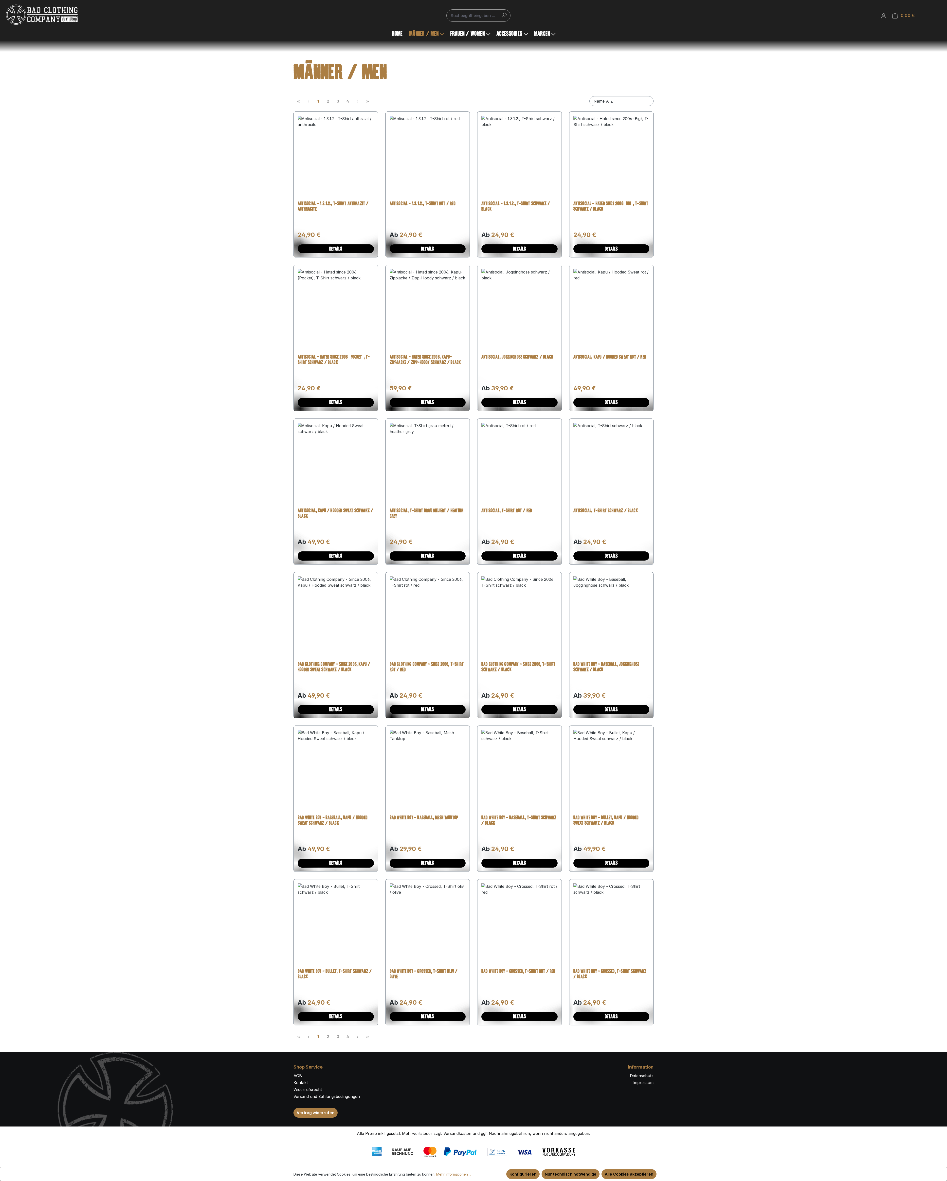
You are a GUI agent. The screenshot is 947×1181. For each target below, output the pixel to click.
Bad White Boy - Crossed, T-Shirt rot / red (518, 971)
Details (335, 249)
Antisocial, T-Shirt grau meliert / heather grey (427, 514)
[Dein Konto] (883, 15)
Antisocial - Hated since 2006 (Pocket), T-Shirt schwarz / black (334, 360)
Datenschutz (642, 1075)
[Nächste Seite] (358, 101)
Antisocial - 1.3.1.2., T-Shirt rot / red (422, 203)
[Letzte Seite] (367, 101)
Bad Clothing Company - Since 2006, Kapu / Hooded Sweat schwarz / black (334, 667)
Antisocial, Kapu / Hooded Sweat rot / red (609, 357)
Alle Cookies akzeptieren (629, 1174)
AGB (297, 1075)
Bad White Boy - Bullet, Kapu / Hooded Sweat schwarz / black (606, 821)
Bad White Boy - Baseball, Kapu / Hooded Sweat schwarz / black (332, 821)
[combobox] (478, 15)
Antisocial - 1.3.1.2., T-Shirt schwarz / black (515, 206)
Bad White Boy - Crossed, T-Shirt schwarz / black (609, 974)
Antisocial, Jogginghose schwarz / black (517, 357)
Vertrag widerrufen (315, 1112)
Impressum (643, 1082)
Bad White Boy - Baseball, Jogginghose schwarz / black (606, 667)
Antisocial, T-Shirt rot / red (506, 511)
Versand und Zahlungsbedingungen (326, 1096)
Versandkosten (457, 1133)
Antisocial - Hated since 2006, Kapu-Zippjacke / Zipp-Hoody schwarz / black (425, 360)
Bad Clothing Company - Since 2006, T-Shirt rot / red (427, 667)
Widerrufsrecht (307, 1089)
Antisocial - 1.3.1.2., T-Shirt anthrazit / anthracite (333, 206)
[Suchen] (504, 14)
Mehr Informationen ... (453, 1174)
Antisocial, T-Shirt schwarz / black (605, 511)
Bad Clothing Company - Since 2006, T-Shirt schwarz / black (518, 667)
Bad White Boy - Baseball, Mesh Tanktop (424, 818)
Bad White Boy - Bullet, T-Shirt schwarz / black (335, 974)
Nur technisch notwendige (570, 1174)
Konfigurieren (523, 1174)
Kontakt (300, 1082)
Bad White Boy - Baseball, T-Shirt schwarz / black (518, 821)
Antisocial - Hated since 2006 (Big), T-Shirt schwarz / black (610, 206)
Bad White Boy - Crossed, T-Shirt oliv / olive (424, 974)
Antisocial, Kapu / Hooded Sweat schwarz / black (335, 514)
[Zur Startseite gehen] (42, 14)
